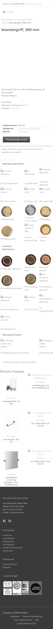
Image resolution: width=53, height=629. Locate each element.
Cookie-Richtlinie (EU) (26, 623)
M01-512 (25, 105)
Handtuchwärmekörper (12, 547)
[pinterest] (10, 521)
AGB (37, 620)
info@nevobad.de (33, 4)
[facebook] (5, 521)
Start (3, 19)
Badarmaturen (16, 19)
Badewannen (8, 541)
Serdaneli (7, 567)
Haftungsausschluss (23, 620)
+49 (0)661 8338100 (14, 509)
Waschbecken (9, 538)
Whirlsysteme (8, 544)
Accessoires (23, 128)
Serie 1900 (14, 108)
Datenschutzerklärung (33, 616)
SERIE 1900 (34, 128)
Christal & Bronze (10, 564)
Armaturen (7, 535)
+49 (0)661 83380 (17, 506)
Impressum (15, 616)
